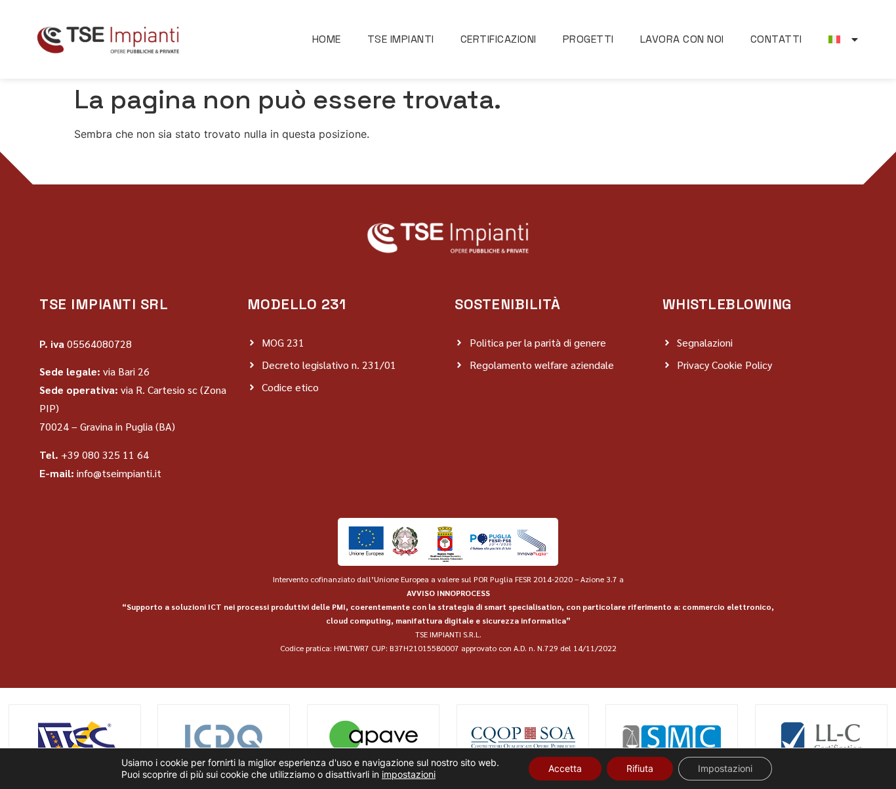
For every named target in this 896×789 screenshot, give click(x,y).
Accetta (565, 768)
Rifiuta (639, 768)
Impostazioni (725, 768)
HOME (326, 39)
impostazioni (409, 774)
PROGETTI (588, 39)
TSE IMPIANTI (400, 39)
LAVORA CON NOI (682, 39)
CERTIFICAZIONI (498, 39)
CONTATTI (776, 39)
